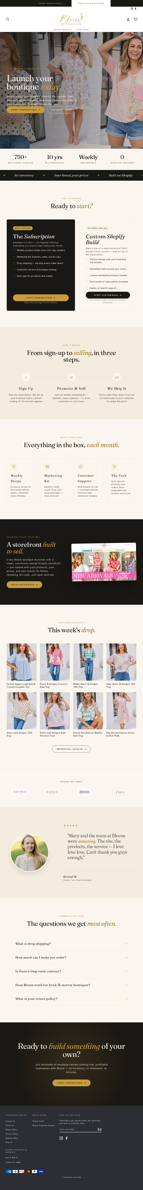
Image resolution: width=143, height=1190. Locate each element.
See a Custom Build (24, 584)
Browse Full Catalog (71, 749)
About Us (10, 1125)
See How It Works (62, 110)
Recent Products (63, 30)
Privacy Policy (12, 1134)
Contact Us (10, 1121)
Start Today (82, 30)
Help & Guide (38, 1121)
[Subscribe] (99, 1129)
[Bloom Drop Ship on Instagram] (61, 1138)
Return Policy (11, 1130)
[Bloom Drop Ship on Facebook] (66, 1138)
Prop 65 (9, 1142)
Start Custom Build (108, 295)
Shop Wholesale (52, 3)
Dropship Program (91, 3)
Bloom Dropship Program (44, 1125)
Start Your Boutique (25, 110)
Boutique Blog (12, 1138)
